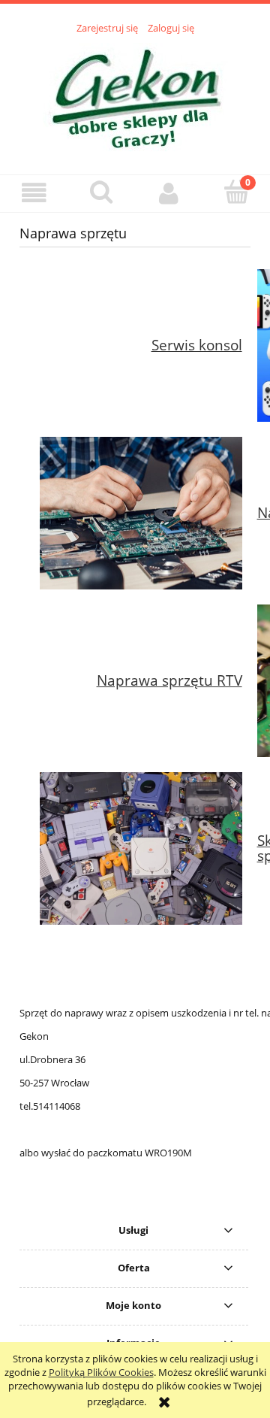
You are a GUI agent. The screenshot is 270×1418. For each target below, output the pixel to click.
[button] (34, 193)
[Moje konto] (168, 193)
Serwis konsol (197, 344)
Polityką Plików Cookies (101, 1372)
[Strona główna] (135, 96)
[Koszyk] (236, 191)
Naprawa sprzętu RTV (169, 680)
